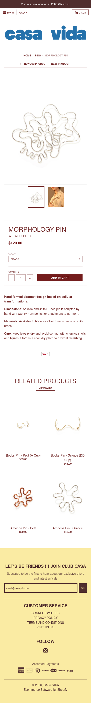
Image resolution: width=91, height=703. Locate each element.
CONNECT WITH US (45, 613)
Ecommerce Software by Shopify (45, 689)
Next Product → (62, 63)
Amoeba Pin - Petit (23, 528)
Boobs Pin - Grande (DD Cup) (68, 457)
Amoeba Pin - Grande (68, 528)
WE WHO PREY (20, 236)
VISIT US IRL (45, 627)
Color (12, 253)
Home (27, 55)
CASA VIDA (51, 685)
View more (45, 388)
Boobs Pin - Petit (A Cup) (23, 455)
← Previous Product (33, 63)
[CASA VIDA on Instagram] (45, 650)
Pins (38, 55)
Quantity (13, 271)
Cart (82, 12)
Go (83, 587)
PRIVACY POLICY (45, 617)
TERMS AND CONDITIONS (45, 622)
